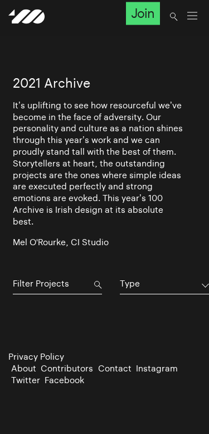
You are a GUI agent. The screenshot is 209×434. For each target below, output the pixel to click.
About (23, 368)
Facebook (64, 380)
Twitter (25, 380)
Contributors (67, 368)
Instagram (157, 368)
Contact (115, 368)
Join (142, 13)
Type (130, 283)
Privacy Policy (36, 356)
